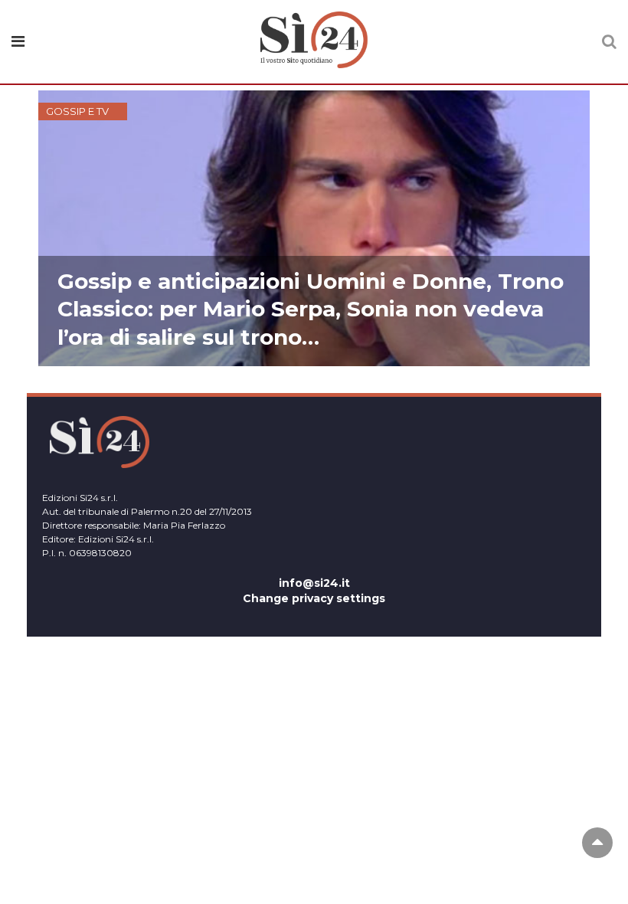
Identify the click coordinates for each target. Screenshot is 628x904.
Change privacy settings (314, 598)
